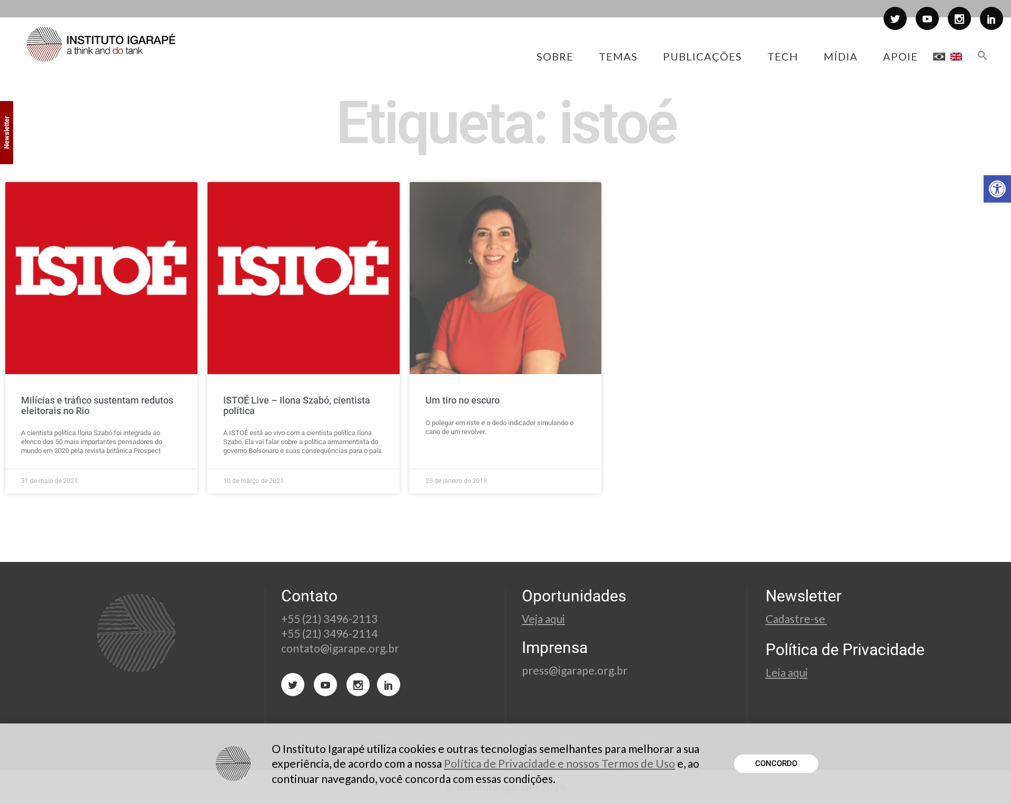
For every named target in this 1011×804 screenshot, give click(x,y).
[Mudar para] (939, 56)
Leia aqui (787, 672)
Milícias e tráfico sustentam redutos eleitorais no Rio (97, 405)
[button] (997, 189)
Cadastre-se (796, 618)
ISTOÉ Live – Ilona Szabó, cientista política (296, 405)
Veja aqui (543, 618)
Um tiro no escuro (462, 400)
